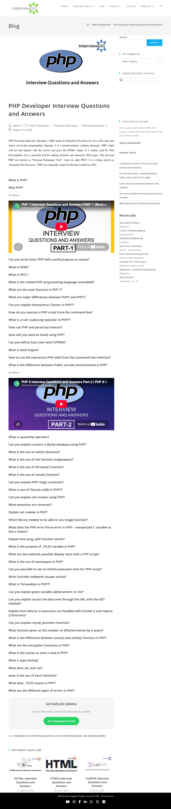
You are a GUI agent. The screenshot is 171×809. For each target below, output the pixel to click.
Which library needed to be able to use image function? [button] (48, 520)
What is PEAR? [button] (19, 267)
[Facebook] (80, 801)
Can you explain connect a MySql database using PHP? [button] (47, 444)
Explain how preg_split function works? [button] (37, 539)
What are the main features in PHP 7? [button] (35, 290)
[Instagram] (74, 801)
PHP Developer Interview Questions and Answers (138, 24)
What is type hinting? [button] (24, 660)
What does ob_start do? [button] (25, 668)
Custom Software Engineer (132, 230)
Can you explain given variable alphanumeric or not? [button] (46, 592)
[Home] (88, 24)
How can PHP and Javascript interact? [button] (35, 327)
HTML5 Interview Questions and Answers (61, 782)
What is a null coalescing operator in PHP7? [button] (39, 320)
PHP (28, 736)
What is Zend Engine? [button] (24, 350)
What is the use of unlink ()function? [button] (34, 452)
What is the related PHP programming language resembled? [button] (51, 282)
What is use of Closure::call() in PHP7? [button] (35, 490)
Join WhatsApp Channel (61, 721)
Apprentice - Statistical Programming (137, 269)
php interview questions (43, 736)
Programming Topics (65, 125)
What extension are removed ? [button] (30, 505)
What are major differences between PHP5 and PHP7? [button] (47, 297)
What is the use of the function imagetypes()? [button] (41, 459)
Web (85, 736)
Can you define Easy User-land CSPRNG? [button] (37, 342)
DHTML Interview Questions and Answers (25, 782)
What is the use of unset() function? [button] (34, 475)
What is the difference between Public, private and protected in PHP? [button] (58, 365)
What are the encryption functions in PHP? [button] (39, 645)
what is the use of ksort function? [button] (33, 675)
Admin (17, 125)
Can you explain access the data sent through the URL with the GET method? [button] (57, 601)
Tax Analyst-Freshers (129, 222)
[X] (91, 801)
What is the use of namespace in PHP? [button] (36, 562)
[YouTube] (68, 801)
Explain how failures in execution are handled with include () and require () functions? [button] (61, 613)
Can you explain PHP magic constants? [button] (36, 482)
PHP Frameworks (39, 125)
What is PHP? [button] (18, 180)
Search (123, 37)
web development (97, 736)
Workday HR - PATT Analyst (132, 261)
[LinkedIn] (85, 801)
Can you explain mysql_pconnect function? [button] (39, 623)
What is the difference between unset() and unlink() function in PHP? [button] (58, 638)
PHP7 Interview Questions (69, 736)
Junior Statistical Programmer (133, 253)
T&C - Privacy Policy (104, 796)
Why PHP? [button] (16, 188)
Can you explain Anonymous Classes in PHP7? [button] (41, 305)
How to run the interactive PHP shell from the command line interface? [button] (60, 357)
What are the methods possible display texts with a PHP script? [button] (54, 554)
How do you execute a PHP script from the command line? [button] (50, 312)
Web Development (93, 125)
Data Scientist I (126, 277)
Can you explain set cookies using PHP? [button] (37, 497)
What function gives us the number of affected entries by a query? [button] (56, 630)
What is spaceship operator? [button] (29, 437)
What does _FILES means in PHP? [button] (32, 683)
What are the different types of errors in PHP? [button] (41, 690)
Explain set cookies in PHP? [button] (28, 512)
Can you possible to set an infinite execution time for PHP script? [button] (55, 569)
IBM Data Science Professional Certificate (139, 203)
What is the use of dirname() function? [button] (36, 467)
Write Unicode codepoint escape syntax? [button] (37, 577)
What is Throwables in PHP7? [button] (29, 584)
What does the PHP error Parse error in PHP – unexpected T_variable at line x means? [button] (60, 529)
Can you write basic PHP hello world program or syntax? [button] (49, 259)
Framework (20, 736)
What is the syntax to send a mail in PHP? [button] (38, 653)
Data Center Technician (130, 246)
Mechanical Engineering (131, 238)
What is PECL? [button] (18, 275)
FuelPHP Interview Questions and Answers (97, 782)
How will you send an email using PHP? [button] (37, 335)
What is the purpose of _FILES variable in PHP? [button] (42, 546)
